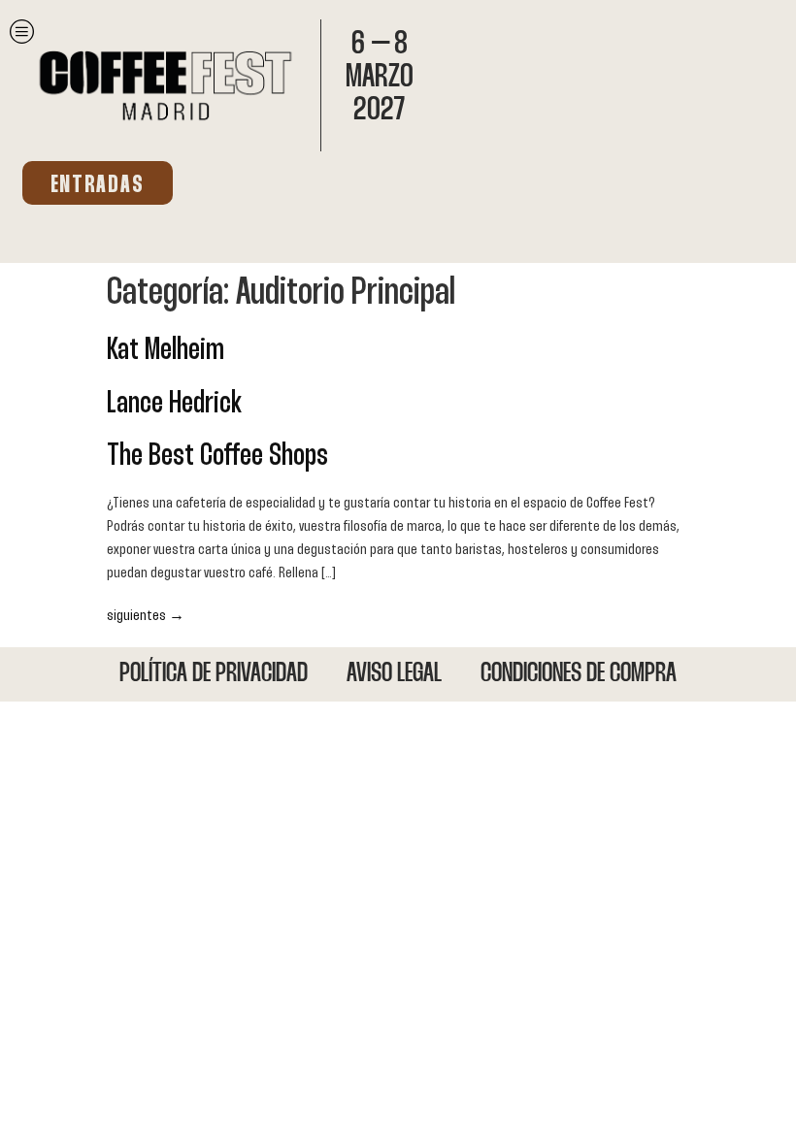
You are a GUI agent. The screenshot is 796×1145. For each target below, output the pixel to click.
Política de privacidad (213, 674)
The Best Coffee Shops (217, 456)
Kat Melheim (165, 351)
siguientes (145, 615)
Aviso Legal (394, 674)
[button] (97, 183)
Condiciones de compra (579, 674)
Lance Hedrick (174, 404)
